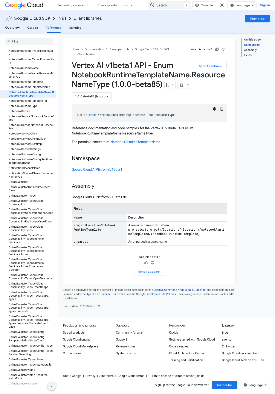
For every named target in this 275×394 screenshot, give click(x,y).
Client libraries (87, 18)
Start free (257, 18)
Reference (53, 28)
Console (207, 5)
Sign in (265, 5)
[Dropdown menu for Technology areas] (88, 5)
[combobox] (169, 5)
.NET (62, 18)
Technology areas (70, 5)
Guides (32, 28)
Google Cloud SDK (32, 18)
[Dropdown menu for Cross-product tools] (133, 5)
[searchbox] (29, 41)
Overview (12, 28)
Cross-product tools (112, 5)
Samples (75, 28)
